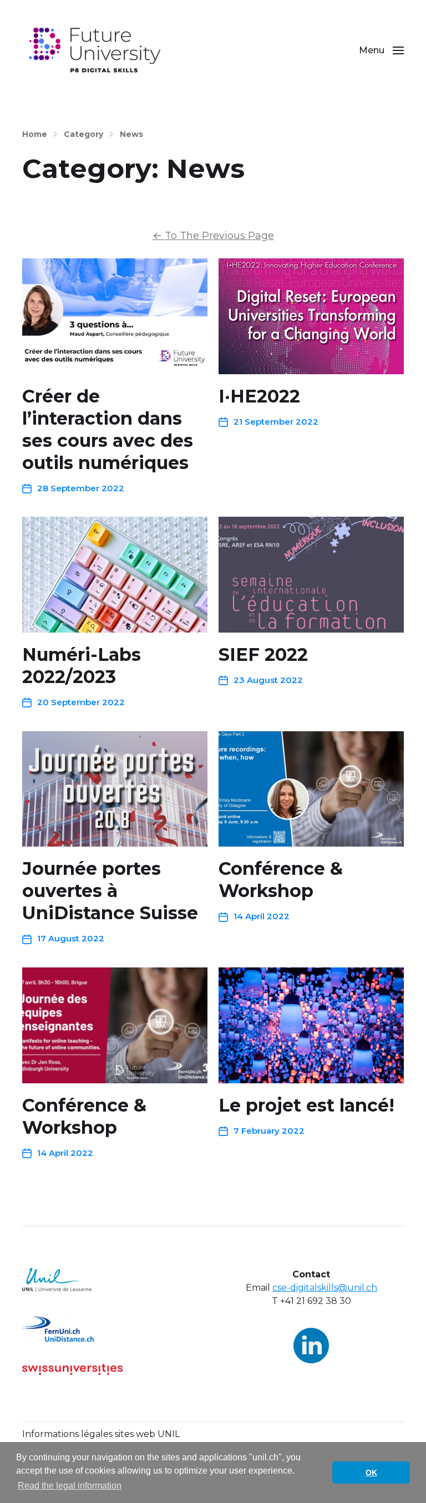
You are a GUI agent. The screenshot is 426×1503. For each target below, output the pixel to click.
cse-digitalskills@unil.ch (324, 1287)
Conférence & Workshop (281, 879)
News (131, 134)
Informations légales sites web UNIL (101, 1434)
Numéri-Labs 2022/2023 (81, 665)
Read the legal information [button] (69, 1485)
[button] (381, 50)
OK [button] (371, 1472)
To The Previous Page (213, 236)
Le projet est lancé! (306, 1105)
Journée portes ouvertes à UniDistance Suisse (110, 891)
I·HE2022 (259, 396)
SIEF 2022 (263, 654)
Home (34, 134)
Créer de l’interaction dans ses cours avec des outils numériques (107, 429)
